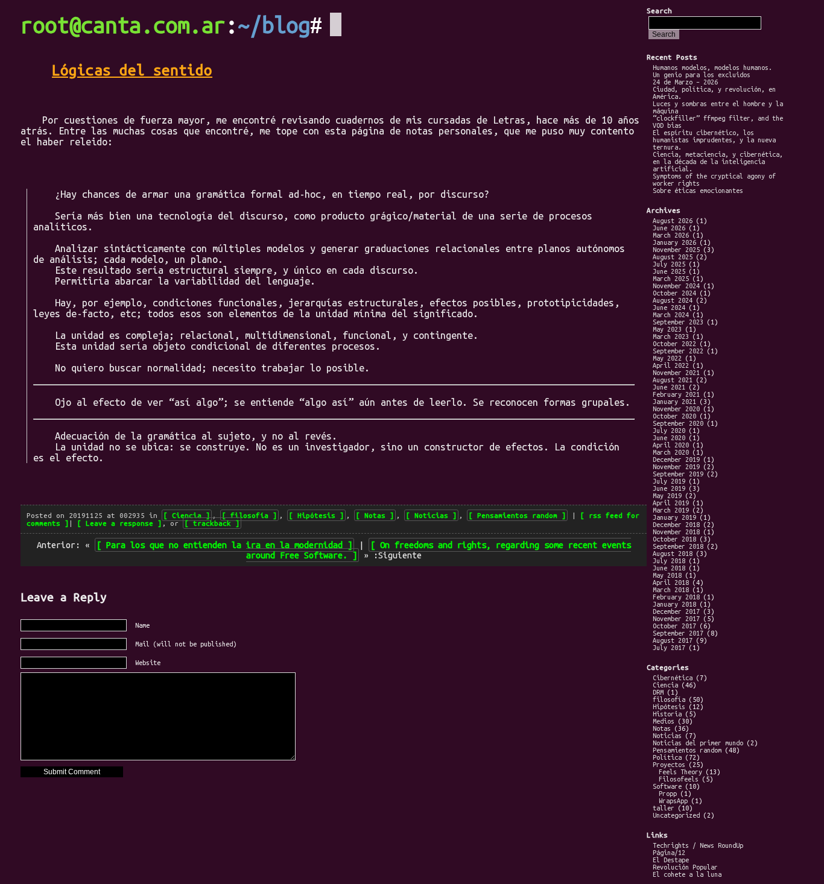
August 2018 (672, 553)
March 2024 (671, 314)
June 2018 (669, 568)
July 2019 (669, 481)
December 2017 (676, 611)
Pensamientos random (517, 515)
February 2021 (676, 394)
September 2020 (678, 423)
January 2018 (674, 604)
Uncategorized (676, 815)
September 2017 (678, 633)
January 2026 (674, 242)
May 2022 (667, 358)
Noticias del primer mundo (698, 743)
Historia (667, 714)
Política (667, 757)
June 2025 (669, 271)
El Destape (671, 859)
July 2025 (669, 264)
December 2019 (676, 459)
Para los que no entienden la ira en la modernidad (224, 545)
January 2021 (674, 401)
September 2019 (678, 474)
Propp (668, 793)
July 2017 (669, 647)
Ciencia (186, 515)
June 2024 (669, 307)
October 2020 (674, 416)
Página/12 (669, 852)
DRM (658, 692)
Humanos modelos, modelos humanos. (712, 67)
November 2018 (676, 531)
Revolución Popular (685, 867)
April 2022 (671, 365)
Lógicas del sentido (132, 70)
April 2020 (671, 445)
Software (667, 786)
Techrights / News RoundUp (698, 845)
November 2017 (676, 618)
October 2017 (674, 626)
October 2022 (674, 343)
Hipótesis (316, 515)
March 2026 (671, 235)
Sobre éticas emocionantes (698, 190)
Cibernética (672, 677)
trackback (212, 523)
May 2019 (667, 495)
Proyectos (669, 764)
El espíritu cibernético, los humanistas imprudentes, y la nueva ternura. (714, 140)
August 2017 (672, 640)
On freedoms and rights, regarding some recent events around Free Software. (438, 550)
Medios (663, 721)
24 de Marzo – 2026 (685, 82)
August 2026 (672, 220)
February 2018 (676, 597)
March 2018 (671, 589)
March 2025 (671, 278)
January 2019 (674, 517)
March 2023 (671, 336)
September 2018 (678, 546)
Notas (374, 515)
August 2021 (672, 380)
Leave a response (119, 523)
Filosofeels (679, 779)
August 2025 (672, 256)
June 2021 (669, 387)
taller (663, 808)
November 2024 (676, 285)
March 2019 (671, 510)
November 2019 (676, 466)
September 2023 (678, 322)
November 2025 (676, 249)
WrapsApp (673, 800)
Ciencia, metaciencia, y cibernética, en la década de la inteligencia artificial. (718, 161)
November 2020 (676, 408)
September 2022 (678, 351)
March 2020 (671, 452)
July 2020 (669, 430)
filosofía (249, 515)
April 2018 (671, 582)
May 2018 (667, 575)
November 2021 (676, 372)
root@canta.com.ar (123, 25)
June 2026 (669, 228)
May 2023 (667, 329)
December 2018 (676, 524)
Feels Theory (680, 771)
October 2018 (674, 539)
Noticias (431, 515)
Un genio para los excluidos (701, 74)
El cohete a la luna (687, 874)
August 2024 (672, 300)
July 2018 (669, 560)
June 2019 (669, 488)
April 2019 (671, 503)
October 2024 (674, 293)
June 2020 (669, 437)
